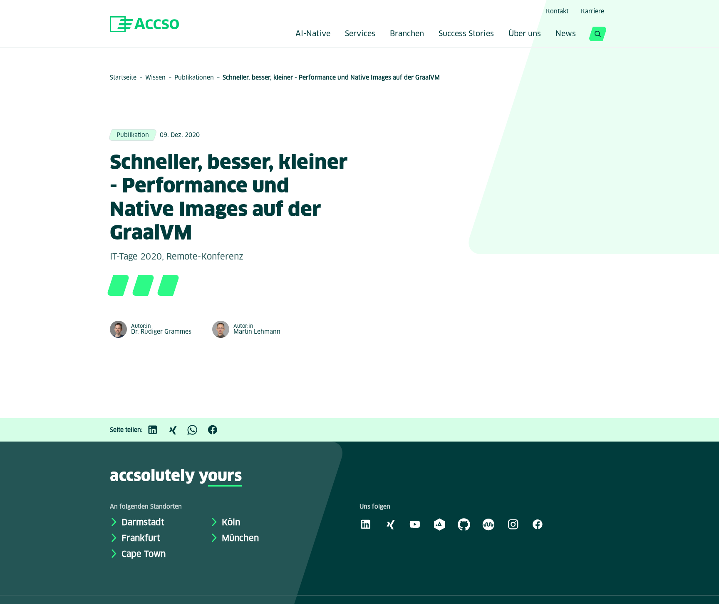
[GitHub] (464, 524)
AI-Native (312, 34)
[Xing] (177, 430)
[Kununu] (488, 524)
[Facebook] (217, 430)
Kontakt (557, 11)
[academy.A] (439, 524)
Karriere (592, 11)
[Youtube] (415, 524)
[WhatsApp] (197, 430)
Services (360, 34)
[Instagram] (513, 524)
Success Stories (466, 34)
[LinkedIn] (157, 430)
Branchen (407, 34)
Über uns (524, 34)
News (565, 34)
